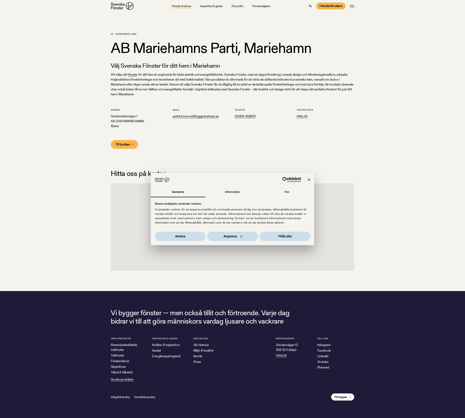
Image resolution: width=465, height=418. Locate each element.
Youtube (322, 361)
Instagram (324, 345)
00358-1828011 (245, 116)
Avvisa (180, 236)
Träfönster (117, 355)
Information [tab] (232, 191)
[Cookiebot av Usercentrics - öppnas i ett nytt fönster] (285, 179)
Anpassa (230, 236)
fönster (133, 74)
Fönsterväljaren (261, 6)
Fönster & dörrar (181, 6)
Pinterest (323, 367)
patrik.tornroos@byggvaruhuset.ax (196, 116)
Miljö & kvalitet (203, 350)
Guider (156, 350)
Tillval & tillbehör (122, 372)
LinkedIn (323, 356)
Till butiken (122, 144)
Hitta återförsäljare (330, 6)
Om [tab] (287, 191)
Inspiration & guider (211, 6)
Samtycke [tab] (178, 191)
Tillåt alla (285, 236)
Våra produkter (121, 338)
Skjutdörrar (118, 366)
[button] (310, 6)
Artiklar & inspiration (165, 345)
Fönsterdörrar (120, 361)
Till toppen (340, 397)
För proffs (237, 6)
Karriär (198, 356)
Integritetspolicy (120, 397)
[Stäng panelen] (309, 179)
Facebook (324, 350)
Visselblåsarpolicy (144, 397)
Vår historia (201, 345)
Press (197, 361)
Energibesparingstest (166, 356)
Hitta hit (302, 116)
